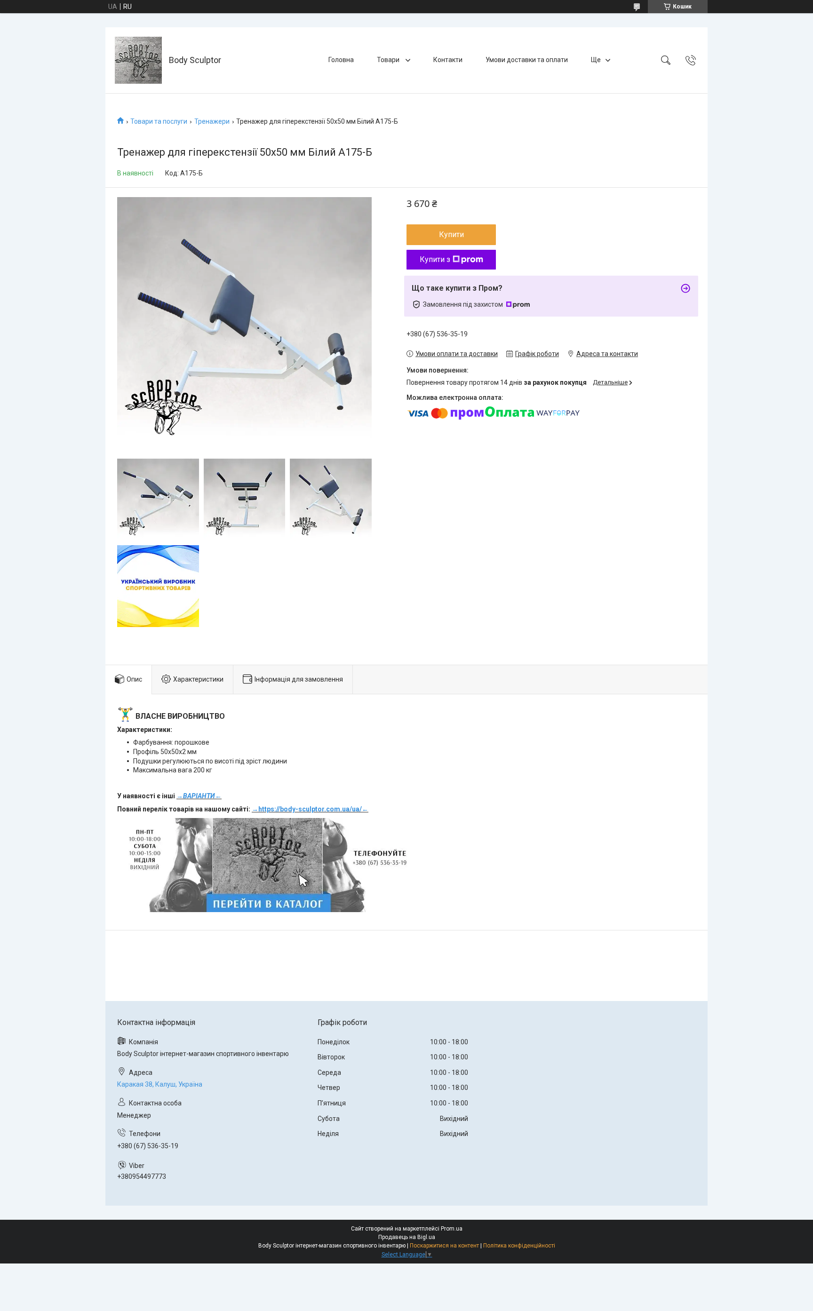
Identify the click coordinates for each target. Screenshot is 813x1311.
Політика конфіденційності (519, 1245)
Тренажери (212, 121)
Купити (451, 234)
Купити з (435, 259)
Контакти (447, 60)
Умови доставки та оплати (527, 60)
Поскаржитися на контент (444, 1245)
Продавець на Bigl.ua (406, 1237)
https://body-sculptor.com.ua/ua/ (310, 809)
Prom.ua (451, 1228)
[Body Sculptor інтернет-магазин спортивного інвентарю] (138, 60)
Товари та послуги (158, 121)
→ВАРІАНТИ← (199, 796)
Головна (341, 60)
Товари (389, 60)
